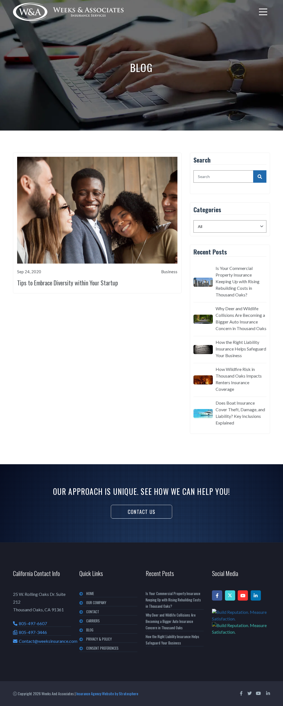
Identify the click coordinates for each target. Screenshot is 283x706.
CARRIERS (93, 620)
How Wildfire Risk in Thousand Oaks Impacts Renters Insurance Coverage (239, 379)
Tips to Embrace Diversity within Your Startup (67, 282)
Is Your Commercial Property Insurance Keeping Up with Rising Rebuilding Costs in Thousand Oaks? (238, 281)
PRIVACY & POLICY (99, 639)
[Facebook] (217, 595)
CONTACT (92, 611)
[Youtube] (243, 595)
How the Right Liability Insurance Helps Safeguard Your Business (241, 348)
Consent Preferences (102, 648)
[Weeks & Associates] (68, 12)
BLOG (89, 630)
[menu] (263, 12)
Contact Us (141, 511)
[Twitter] (230, 595)
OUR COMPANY (96, 602)
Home (90, 593)
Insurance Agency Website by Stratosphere (107, 693)
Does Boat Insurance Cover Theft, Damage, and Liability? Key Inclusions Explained (240, 412)
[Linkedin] (256, 595)
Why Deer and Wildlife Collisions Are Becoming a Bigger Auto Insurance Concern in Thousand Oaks (241, 318)
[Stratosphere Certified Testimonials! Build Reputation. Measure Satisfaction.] (241, 622)
